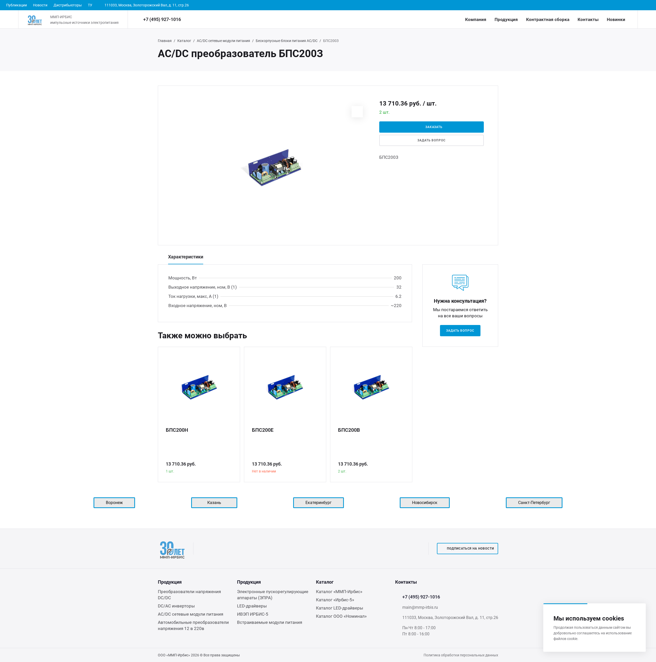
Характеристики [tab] (185, 256)
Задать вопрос (431, 140)
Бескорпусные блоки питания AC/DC (286, 41)
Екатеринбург (318, 502)
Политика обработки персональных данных (461, 655)
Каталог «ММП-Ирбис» (339, 591)
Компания (475, 19)
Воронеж (114, 502)
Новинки (616, 19)
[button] (357, 111)
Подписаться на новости (470, 548)
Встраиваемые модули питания (269, 622)
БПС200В (349, 430)
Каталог (184, 41)
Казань (214, 502)
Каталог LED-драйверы (339, 608)
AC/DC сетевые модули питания (223, 41)
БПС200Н (177, 430)
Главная (165, 41)
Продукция (506, 19)
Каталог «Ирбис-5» (335, 599)
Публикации (16, 5)
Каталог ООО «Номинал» (341, 616)
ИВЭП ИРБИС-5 (252, 614)
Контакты (588, 19)
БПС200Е (262, 430)
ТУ (90, 5)
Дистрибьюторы (68, 5)
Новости (40, 5)
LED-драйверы (252, 605)
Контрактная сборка (547, 19)
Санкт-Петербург (534, 502)
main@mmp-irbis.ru (420, 607)
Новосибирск (424, 502)
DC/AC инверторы (176, 605)
